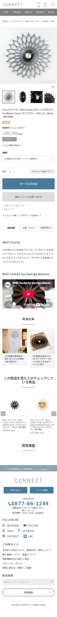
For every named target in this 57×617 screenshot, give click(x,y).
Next (53, 54)
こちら (32, 510)
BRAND (17, 12)
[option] (14, 345)
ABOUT (28, 12)
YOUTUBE (33, 525)
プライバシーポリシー (13, 563)
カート (45, 6)
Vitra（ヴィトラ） (33, 21)
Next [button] (53, 413)
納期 (4, 153)
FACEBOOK (28, 530)
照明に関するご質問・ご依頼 (16, 567)
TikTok (10, 530)
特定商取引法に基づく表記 (15, 558)
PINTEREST (13, 536)
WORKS (40, 12)
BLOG (51, 12)
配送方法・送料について (39, 550)
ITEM (5, 12)
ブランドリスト (16, 21)
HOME (4, 21)
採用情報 (28, 592)
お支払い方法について (13, 550)
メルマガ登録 (41, 490)
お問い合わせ (15, 490)
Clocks (45, 21)
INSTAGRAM (13, 525)
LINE (30, 536)
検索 (39, 6)
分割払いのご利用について (14, 205)
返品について (9, 209)
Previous (4, 54)
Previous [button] (3, 413)
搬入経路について (11, 554)
